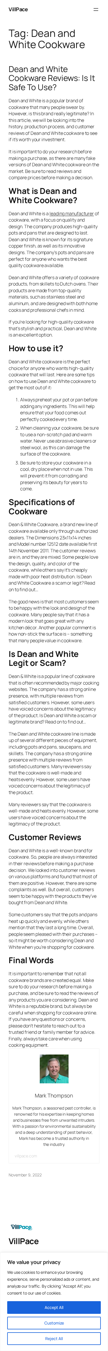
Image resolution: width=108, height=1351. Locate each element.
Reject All (54, 1338)
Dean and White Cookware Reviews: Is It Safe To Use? (52, 78)
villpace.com (26, 1156)
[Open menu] (95, 9)
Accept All (54, 1307)
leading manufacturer (72, 213)
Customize (54, 1323)
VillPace (18, 9)
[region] (54, 1301)
